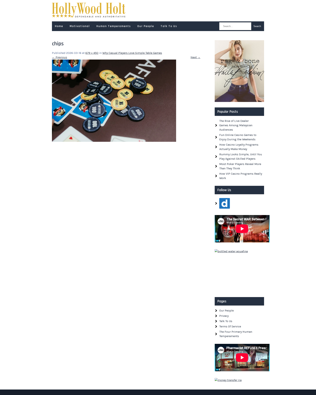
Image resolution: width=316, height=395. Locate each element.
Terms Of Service (230, 326)
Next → (195, 57)
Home (59, 26)
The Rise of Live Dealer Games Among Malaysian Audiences (235, 125)
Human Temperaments (113, 26)
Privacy (224, 316)
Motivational (80, 26)
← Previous (59, 57)
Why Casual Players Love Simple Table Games (132, 53)
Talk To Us (169, 26)
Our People (145, 26)
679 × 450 (91, 53)
